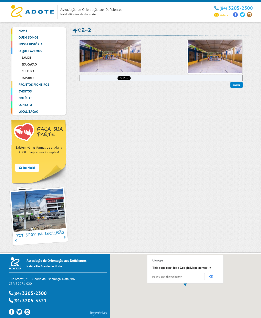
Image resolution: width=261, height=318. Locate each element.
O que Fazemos (30, 51)
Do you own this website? (167, 276)
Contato (25, 105)
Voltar (236, 85)
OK (211, 276)
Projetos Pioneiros (34, 84)
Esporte (28, 78)
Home (23, 31)
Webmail (225, 15)
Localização (28, 111)
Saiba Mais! (27, 168)
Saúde (26, 58)
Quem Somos (28, 37)
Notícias (25, 98)
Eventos (25, 91)
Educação (29, 64)
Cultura (28, 71)
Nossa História (31, 44)
